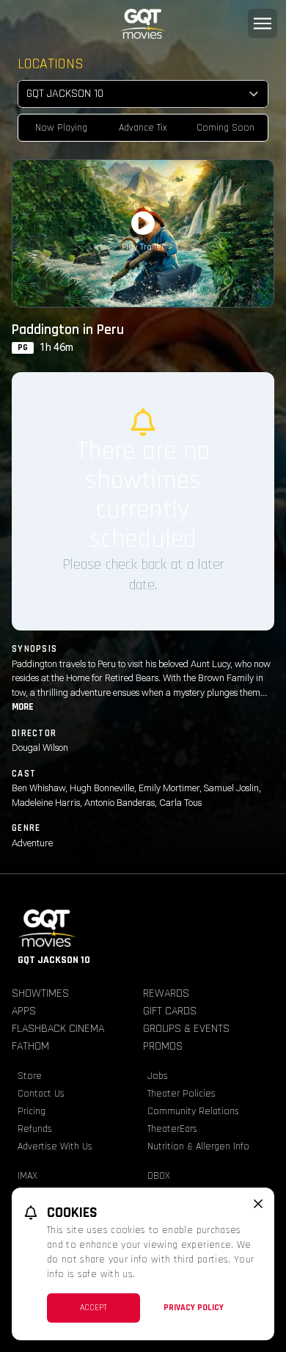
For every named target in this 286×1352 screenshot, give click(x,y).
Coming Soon (225, 127)
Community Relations (193, 1111)
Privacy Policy (194, 1307)
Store (30, 1076)
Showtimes (40, 993)
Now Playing (61, 127)
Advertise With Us (55, 1146)
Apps (24, 1011)
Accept (93, 1307)
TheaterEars (172, 1128)
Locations (51, 63)
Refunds (35, 1128)
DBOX (158, 1175)
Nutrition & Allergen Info (198, 1146)
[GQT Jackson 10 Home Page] (143, 24)
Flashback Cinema (58, 1028)
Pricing (31, 1111)
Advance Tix (143, 127)
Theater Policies (181, 1093)
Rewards (166, 993)
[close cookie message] (258, 1203)
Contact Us (41, 1093)
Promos (163, 1046)
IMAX (27, 1175)
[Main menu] (262, 23)
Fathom (30, 1046)
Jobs (157, 1076)
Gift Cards (170, 1011)
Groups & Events (186, 1028)
